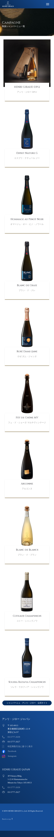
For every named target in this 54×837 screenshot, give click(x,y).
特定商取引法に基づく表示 (20, 746)
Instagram (12, 756)
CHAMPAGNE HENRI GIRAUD (10, 4)
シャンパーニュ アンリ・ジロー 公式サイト (27, 703)
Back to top (6, 819)
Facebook (12, 751)
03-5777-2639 (14, 737)
